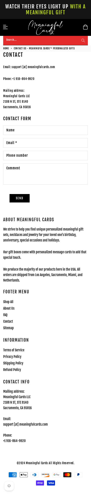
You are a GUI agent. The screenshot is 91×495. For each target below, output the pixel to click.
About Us (8, 308)
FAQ (5, 315)
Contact (8, 321)
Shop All (8, 302)
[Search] (83, 40)
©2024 (21, 463)
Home (6, 48)
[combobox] (45, 40)
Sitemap (8, 328)
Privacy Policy (12, 357)
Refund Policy (12, 370)
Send (19, 198)
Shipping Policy (13, 363)
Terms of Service (13, 350)
